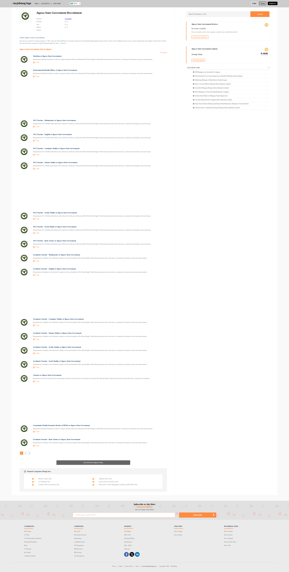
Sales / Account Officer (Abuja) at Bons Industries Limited (213, 84)
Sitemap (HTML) (129, 538)
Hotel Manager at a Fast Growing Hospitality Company (212, 92)
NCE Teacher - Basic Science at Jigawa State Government (54, 241)
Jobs (36, 3)
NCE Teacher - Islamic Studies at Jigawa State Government (55, 162)
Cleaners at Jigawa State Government (47, 375)
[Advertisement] (93, 99)
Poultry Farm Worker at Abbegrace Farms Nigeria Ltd (211, 96)
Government (68, 19)
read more (63, 43)
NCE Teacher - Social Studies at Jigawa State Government (54, 227)
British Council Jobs (44, 479)
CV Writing (27, 549)
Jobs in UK (227, 545)
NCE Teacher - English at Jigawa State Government (52, 134)
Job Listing (27, 531)
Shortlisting (77, 538)
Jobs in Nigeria (228, 538)
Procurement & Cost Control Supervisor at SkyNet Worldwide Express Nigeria (219, 76)
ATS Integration (79, 545)
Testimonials (128, 542)
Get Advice (45, 3)
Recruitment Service (80, 535)
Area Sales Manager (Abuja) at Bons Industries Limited (212, 88)
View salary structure (198, 60)
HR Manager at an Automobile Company (207, 72)
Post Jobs (57, 3)
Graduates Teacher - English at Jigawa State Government (54, 269)
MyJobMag (174, 566)
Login (254, 3)
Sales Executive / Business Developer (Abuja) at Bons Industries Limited (217, 107)
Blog (25, 545)
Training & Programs (30, 542)
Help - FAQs (127, 545)
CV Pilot (26, 535)
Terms (137, 566)
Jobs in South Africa (230, 542)
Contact (120, 566)
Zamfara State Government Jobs (48, 484)
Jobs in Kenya (228, 535)
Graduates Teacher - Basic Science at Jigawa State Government (56, 439)
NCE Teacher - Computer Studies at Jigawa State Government (56, 148)
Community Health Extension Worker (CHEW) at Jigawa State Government (61, 425)
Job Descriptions (79, 556)
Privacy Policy (129, 566)
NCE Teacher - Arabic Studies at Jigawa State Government (55, 213)
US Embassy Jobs (44, 482)
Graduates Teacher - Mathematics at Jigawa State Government (56, 255)
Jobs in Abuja (178, 535)
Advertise (127, 549)
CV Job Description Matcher (32, 538)
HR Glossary (78, 552)
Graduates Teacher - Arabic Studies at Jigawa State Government (57, 347)
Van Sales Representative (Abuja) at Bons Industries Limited (213, 100)
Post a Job (77, 531)
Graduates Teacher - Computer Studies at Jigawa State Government (58, 319)
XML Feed (127, 535)
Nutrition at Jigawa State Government (47, 56)
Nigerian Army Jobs (105, 479)
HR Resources (78, 549)
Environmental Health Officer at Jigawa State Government (55, 70)
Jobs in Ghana (228, 531)
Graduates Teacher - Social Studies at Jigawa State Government (56, 361)
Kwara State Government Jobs (108, 482)
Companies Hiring (29, 556)
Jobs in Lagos (178, 531)
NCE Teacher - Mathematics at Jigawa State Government (54, 120)
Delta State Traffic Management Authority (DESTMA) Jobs (118, 484)
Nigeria (75, 3)
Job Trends (27, 552)
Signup (262, 3)
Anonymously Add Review (200, 37)
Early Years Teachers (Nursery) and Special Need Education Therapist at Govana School (222, 104)
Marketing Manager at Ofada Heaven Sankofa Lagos (211, 80)
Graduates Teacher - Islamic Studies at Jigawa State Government (57, 333)
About (113, 566)
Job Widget (127, 531)
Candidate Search (79, 542)
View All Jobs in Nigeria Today (93, 462)
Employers (272, 3)
